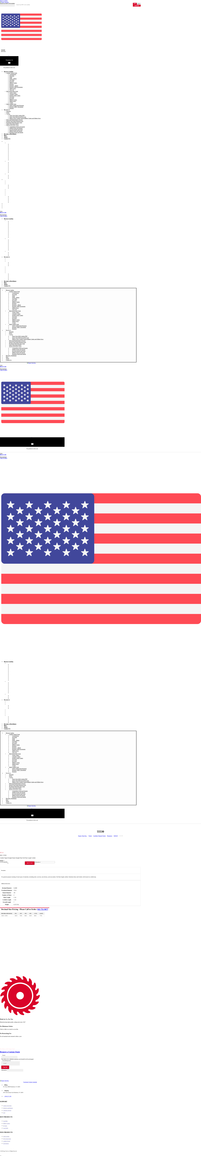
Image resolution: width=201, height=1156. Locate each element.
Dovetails (11, 76)
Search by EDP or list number (7, 3)
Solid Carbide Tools (11, 104)
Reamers (11, 84)
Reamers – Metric (13, 85)
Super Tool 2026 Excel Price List (17, 117)
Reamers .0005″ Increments (16, 107)
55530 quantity (3, 862)
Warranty (8, 111)
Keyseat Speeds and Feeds (16, 129)
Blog (7, 205)
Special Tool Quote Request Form (14, 121)
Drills (10, 77)
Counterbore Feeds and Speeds (17, 126)
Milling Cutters (13, 83)
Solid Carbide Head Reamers (16, 105)
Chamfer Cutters (13, 94)
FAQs (7, 112)
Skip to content (3, 0)
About (7, 206)
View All (11, 90)
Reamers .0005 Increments (16, 87)
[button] (9, 63)
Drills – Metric (13, 78)
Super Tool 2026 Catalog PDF (17, 115)
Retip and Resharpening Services (14, 119)
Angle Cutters (12, 92)
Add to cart (30, 863)
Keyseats (11, 81)
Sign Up (5, 1067)
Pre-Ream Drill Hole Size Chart (14, 122)
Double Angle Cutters (14, 95)
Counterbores (12, 74)
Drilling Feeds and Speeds (15, 128)
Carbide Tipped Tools (11, 73)
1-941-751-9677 (3, 216)
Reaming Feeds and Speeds (19, 202)
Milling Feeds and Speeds (15, 131)
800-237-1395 (3, 212)
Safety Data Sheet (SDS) (12, 124)
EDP (135, 3)
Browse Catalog (8, 71)
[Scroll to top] (0, 1155)
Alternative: (37, 862)
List (139, 3)
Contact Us (7, 138)
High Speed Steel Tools (12, 91)
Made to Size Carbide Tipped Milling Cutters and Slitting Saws (25, 118)
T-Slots (11, 102)
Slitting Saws (12, 88)
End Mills (11, 80)
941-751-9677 (42, 909)
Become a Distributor (10, 134)
